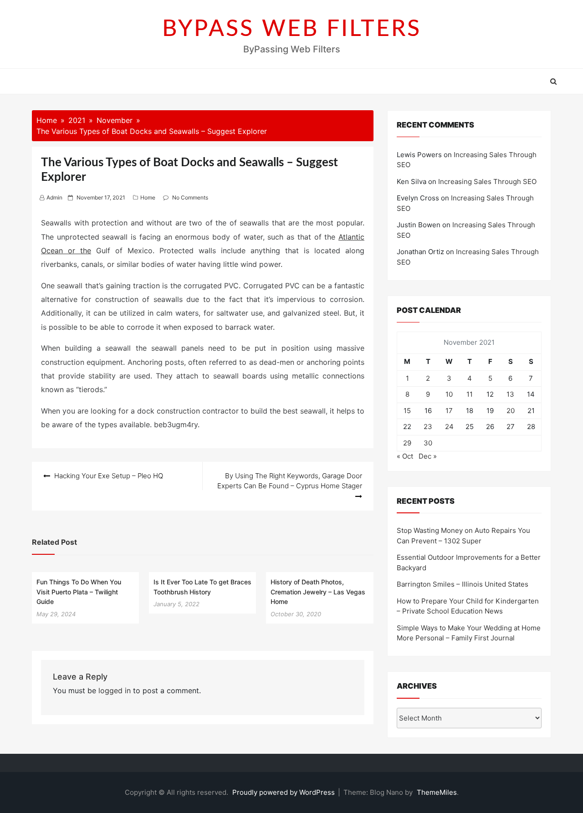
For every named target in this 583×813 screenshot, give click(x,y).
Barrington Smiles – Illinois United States (462, 584)
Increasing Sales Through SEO (487, 181)
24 (449, 426)
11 (469, 394)
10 (449, 394)
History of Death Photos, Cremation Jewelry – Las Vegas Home (318, 591)
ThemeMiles (437, 792)
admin (54, 197)
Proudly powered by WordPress (284, 792)
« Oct (405, 456)
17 (449, 410)
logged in (114, 690)
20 (510, 410)
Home (147, 197)
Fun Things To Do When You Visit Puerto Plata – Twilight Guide (78, 591)
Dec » (428, 456)
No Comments (190, 197)
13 (510, 394)
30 (428, 443)
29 (407, 443)
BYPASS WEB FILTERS (291, 29)
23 (428, 426)
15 (407, 410)
